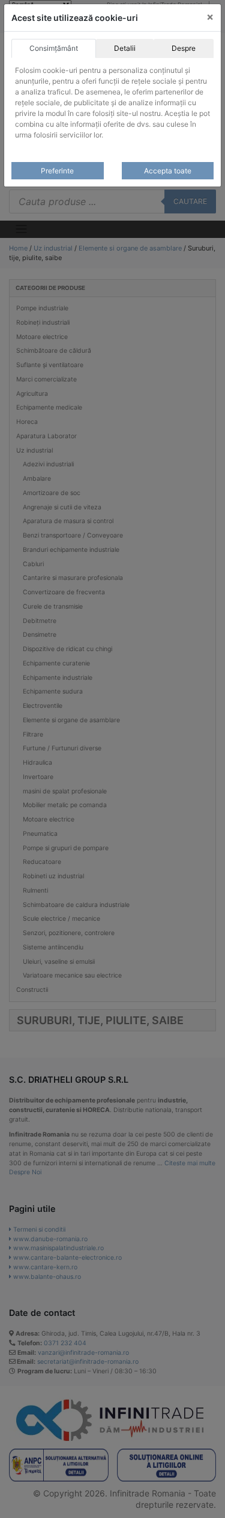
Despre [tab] (184, 48)
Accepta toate (167, 170)
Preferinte (57, 170)
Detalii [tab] (125, 48)
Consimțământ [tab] (53, 48)
